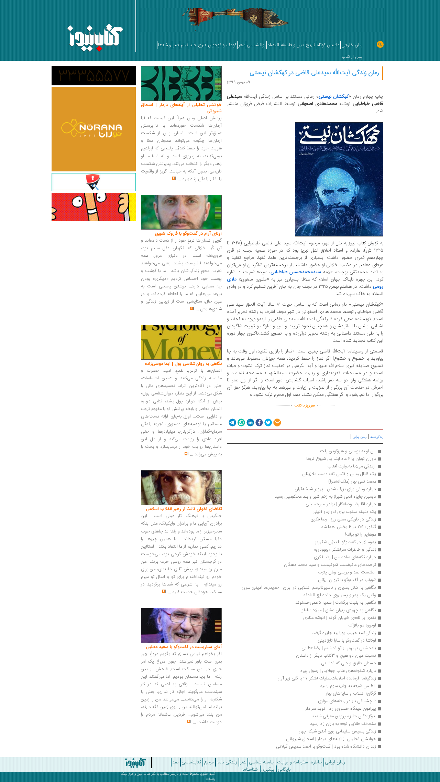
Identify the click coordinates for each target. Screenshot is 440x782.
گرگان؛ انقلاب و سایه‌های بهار (350, 693)
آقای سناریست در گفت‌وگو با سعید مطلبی (184, 647)
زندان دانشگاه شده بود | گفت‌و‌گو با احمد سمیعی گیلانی (326, 746)
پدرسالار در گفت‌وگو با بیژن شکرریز (345, 542)
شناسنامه (249, 769)
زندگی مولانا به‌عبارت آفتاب (352, 466)
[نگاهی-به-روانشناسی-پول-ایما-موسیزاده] (181, 342)
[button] (232, 422)
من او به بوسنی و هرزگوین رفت (348, 451)
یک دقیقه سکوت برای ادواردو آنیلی (344, 512)
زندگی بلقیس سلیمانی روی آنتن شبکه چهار (337, 731)
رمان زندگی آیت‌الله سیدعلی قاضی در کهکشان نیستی (314, 73)
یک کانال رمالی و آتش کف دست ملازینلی (339, 474)
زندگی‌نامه (376, 437)
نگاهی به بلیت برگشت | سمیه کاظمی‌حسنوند (335, 602)
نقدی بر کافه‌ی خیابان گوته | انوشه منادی (339, 618)
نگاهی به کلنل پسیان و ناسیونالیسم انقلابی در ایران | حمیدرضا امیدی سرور (309, 587)
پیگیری (267, 769)
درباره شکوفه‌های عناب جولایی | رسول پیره (338, 671)
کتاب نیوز (143, 774)
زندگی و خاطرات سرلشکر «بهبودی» (345, 549)
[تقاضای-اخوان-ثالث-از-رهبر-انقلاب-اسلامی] (181, 488)
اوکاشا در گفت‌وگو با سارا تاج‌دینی (347, 640)
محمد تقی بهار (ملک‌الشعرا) (352, 481)
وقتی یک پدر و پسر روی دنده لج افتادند (339, 595)
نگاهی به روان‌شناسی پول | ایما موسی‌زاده (183, 364)
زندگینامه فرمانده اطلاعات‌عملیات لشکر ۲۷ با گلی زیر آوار (327, 678)
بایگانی (284, 769)
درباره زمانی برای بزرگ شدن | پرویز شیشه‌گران (335, 489)
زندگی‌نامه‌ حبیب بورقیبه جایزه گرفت (343, 633)
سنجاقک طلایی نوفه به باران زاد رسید (343, 724)
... (179, 179)
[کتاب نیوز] (121, 762)
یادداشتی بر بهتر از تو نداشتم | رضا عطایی (338, 648)
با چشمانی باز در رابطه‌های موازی (347, 701)
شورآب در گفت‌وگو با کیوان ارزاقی (347, 580)
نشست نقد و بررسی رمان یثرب (347, 572)
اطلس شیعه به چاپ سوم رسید (347, 686)
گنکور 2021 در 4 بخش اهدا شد (348, 527)
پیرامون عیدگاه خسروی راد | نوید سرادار (341, 708)
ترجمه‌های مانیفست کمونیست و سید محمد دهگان (330, 565)
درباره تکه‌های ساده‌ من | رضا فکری (345, 557)
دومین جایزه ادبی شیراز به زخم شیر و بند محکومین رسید (325, 496)
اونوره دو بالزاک (362, 625)
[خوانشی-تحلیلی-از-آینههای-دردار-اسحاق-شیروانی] (181, 84)
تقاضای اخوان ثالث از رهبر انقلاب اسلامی (184, 509)
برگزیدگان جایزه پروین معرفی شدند (343, 716)
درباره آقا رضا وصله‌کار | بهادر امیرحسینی (341, 504)
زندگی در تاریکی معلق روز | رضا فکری (343, 519)
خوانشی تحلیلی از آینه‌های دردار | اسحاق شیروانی (331, 739)
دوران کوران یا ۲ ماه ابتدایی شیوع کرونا (341, 459)
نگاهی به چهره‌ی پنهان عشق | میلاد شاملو (338, 610)
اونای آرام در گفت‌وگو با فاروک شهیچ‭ (188, 233)
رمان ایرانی (359, 437)
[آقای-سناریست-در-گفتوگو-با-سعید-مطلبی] (181, 626)
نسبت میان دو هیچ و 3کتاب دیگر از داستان (336, 655)
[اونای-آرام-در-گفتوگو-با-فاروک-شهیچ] (181, 212)
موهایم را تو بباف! (360, 534)
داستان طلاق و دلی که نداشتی (348, 663)
